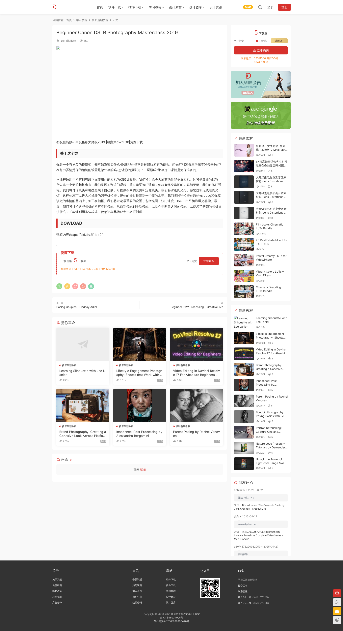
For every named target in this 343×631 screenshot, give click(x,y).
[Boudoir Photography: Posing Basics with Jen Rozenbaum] (244, 416)
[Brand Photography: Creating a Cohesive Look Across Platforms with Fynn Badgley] (82, 405)
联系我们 (57, 596)
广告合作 (57, 602)
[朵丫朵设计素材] (70, 7)
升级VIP (279, 40)
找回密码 (137, 602)
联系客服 (243, 591)
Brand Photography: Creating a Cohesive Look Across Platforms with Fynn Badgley (82, 434)
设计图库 (195, 7)
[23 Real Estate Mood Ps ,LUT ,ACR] (244, 244)
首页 (100, 7)
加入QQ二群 (244, 602)
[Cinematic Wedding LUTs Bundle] (244, 291)
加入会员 (137, 590)
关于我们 (57, 579)
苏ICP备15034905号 (171, 617)
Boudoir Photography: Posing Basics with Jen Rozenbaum (270, 416)
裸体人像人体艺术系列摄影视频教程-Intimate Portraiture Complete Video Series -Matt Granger (258, 535)
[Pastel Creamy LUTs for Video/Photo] (244, 260)
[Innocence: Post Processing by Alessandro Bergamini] (139, 405)
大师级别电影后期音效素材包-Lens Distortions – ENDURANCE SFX (271, 181)
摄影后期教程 (68, 40)
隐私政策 (57, 590)
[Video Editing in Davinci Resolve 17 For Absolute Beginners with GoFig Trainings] (196, 344)
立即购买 (208, 261)
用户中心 (137, 596)
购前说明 (137, 585)
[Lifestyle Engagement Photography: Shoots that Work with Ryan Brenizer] (139, 344)
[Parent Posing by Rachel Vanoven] (196, 405)
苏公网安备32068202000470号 (171, 621)
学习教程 (155, 7)
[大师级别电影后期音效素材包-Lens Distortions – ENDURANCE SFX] (244, 181)
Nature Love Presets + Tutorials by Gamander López (270, 447)
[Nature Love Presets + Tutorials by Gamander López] (244, 448)
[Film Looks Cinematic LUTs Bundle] (244, 229)
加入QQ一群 (244, 597)
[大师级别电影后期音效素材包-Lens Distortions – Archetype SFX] (244, 197)
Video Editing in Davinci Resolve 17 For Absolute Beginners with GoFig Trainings (196, 373)
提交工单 (243, 585)
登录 (143, 469)
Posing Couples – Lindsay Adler (76, 307)
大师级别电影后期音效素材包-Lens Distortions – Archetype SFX (271, 196)
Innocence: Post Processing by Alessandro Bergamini (139, 434)
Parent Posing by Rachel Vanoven (196, 434)
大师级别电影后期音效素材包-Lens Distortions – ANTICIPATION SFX (271, 212)
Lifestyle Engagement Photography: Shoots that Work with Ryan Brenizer (139, 373)
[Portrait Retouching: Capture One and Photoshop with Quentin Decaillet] (244, 432)
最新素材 (245, 138)
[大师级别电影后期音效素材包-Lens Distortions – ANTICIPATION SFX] (244, 213)
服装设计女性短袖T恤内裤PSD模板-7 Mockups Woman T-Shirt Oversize (271, 149)
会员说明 (137, 579)
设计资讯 (215, 7)
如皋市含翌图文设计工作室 (185, 614)
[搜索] (260, 7)
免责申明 (57, 585)
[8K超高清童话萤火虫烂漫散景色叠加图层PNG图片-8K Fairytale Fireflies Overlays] (244, 166)
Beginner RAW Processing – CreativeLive (197, 307)
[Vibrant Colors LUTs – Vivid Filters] (244, 276)
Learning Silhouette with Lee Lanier (82, 373)
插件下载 (134, 7)
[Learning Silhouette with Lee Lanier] (82, 344)
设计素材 (171, 596)
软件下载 (114, 7)
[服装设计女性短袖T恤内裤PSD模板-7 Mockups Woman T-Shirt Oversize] (244, 150)
